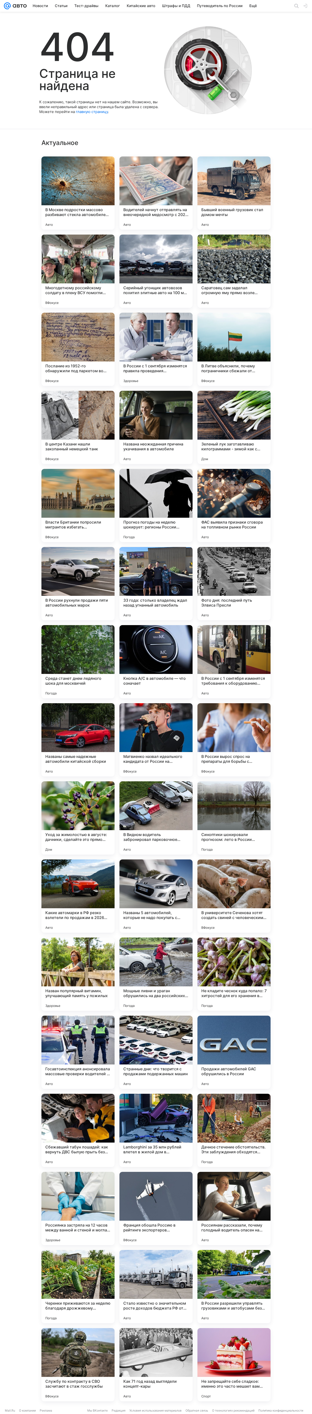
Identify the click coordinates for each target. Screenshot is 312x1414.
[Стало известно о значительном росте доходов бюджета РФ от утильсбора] (156, 1286)
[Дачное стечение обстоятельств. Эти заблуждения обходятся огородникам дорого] (234, 1130)
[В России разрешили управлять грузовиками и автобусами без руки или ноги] (234, 1286)
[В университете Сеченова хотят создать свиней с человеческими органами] (234, 896)
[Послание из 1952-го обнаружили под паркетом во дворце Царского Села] (78, 349)
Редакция (119, 1410)
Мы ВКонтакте (97, 1410)
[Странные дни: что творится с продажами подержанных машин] (156, 1052)
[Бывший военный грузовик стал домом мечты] (234, 193)
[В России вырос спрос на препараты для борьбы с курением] (234, 739)
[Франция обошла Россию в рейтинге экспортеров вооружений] (156, 1208)
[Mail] (7, 6)
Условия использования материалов (155, 1410)
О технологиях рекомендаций (233, 1410)
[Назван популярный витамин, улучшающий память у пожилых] (78, 974)
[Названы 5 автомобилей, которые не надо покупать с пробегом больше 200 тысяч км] (156, 896)
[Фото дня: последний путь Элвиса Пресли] (234, 583)
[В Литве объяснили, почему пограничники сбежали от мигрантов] (234, 349)
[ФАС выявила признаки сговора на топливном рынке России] (234, 505)
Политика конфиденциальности (280, 1410)
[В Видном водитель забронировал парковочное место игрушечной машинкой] (156, 818)
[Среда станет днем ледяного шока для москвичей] (78, 661)
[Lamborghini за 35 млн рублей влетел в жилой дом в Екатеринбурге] (156, 1130)
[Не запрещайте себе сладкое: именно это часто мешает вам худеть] (234, 1364)
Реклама (46, 1410)
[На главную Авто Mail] (19, 6)
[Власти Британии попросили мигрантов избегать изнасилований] (78, 505)
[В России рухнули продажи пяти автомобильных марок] (78, 583)
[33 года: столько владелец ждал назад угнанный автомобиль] (156, 583)
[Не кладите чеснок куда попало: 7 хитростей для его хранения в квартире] (234, 974)
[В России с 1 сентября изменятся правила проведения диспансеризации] (156, 349)
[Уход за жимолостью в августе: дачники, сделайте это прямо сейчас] (78, 818)
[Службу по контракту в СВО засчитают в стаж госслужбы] (78, 1364)
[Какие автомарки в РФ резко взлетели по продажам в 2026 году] (78, 896)
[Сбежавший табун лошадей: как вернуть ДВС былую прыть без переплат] (78, 1130)
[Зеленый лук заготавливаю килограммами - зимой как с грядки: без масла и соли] (234, 427)
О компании (27, 1410)
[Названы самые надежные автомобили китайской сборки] (78, 739)
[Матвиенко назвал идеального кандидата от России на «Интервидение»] (156, 739)
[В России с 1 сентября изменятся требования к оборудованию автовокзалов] (234, 661)
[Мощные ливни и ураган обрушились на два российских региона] (156, 974)
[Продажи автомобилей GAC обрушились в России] (234, 1052)
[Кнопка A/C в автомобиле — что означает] (156, 661)
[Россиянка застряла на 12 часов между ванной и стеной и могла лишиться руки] (78, 1208)
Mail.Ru (10, 1410)
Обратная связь (196, 1410)
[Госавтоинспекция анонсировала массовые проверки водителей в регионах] (78, 1052)
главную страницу (92, 111)
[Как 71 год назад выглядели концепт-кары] (156, 1364)
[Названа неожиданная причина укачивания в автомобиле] (156, 427)
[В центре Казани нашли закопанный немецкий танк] (78, 427)
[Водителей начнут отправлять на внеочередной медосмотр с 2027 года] (156, 193)
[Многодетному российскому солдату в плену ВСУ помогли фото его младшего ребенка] (78, 271)
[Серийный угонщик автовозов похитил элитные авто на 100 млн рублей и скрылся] (156, 271)
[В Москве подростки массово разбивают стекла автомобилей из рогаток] (78, 193)
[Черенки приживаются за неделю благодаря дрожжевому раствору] (78, 1286)
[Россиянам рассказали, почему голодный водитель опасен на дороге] (234, 1208)
